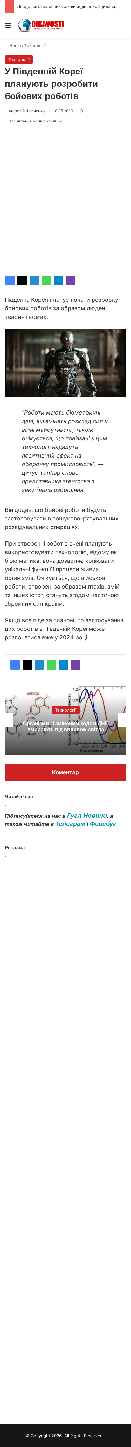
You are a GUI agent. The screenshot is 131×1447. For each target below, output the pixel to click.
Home (14, 45)
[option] (65, 720)
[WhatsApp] (46, 280)
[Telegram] (58, 280)
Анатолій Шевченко (27, 110)
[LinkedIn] (34, 280)
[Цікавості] (41, 25)
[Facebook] (10, 280)
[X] (22, 280)
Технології (35, 45)
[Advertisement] (65, 199)
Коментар (65, 772)
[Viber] (70, 280)
